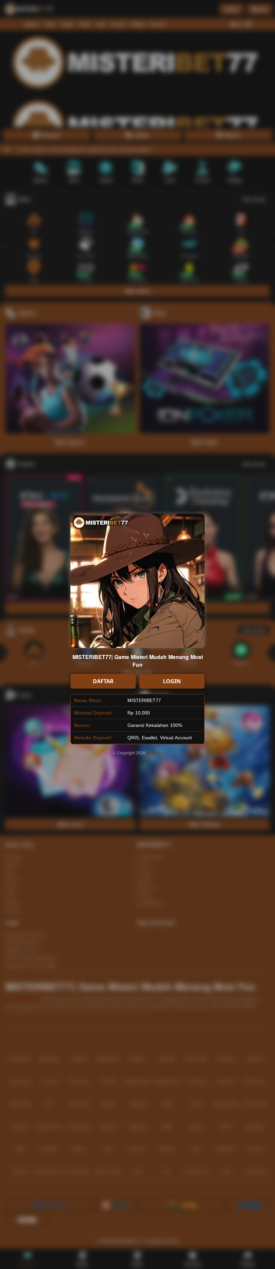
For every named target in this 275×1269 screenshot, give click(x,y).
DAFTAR (103, 681)
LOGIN (172, 681)
